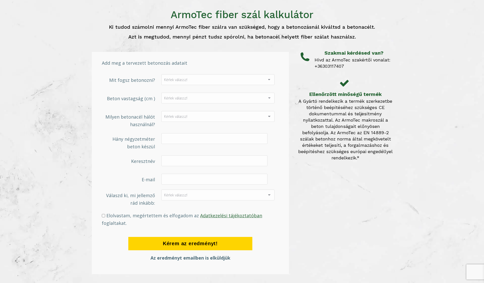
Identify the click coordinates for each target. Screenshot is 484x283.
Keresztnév (143, 161)
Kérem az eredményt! (190, 243)
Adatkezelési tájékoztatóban (231, 216)
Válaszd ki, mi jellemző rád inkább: (130, 199)
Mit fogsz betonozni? (132, 80)
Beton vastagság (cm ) (131, 98)
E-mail (148, 179)
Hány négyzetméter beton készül (133, 143)
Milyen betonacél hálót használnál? (130, 120)
